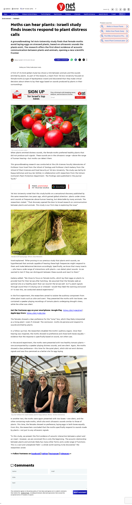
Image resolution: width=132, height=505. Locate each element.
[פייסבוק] (120, 9)
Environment (6, 19)
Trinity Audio (30, 67)
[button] (35, 8)
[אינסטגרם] (124, 9)
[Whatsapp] (71, 60)
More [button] (121, 14)
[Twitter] (79, 60)
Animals (16, 19)
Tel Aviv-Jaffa (29, 9)
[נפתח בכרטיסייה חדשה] (112, 9)
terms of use (25, 493)
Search (105, 9)
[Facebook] (75, 60)
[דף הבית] (66, 10)
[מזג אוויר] (21, 9)
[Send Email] (83, 60)
